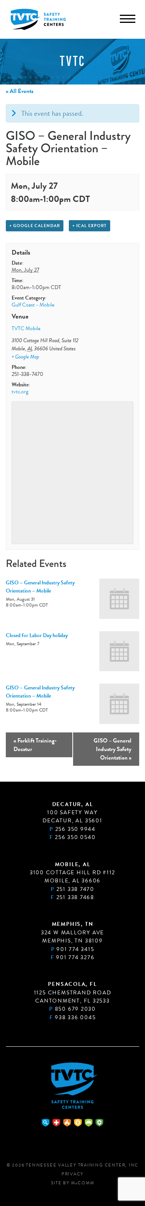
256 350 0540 (75, 837)
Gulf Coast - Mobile (33, 305)
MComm (82, 1183)
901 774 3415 (75, 949)
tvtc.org (20, 392)
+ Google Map (25, 357)
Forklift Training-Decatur (35, 744)
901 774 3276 (75, 957)
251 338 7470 (75, 889)
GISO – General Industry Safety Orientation (112, 749)
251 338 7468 (75, 897)
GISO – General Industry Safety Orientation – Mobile (40, 587)
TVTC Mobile (26, 328)
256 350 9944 (75, 829)
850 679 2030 (75, 1009)
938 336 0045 (75, 1017)
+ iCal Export (89, 225)
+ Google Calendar (34, 225)
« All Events (19, 91)
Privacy (72, 1174)
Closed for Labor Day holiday (37, 635)
